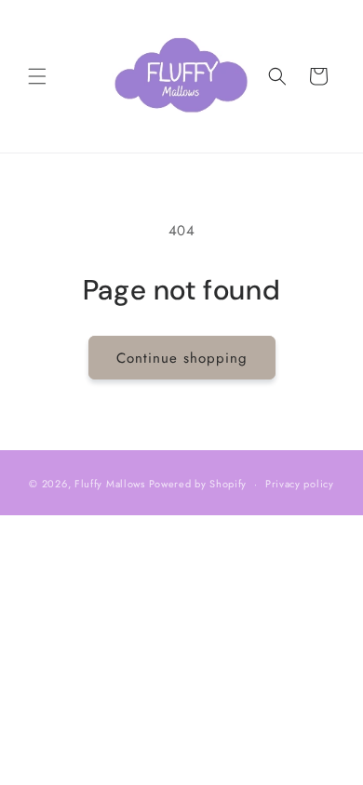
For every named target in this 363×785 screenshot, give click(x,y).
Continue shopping (182, 358)
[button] (37, 76)
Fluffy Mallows (109, 483)
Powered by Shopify (198, 483)
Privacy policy (299, 483)
